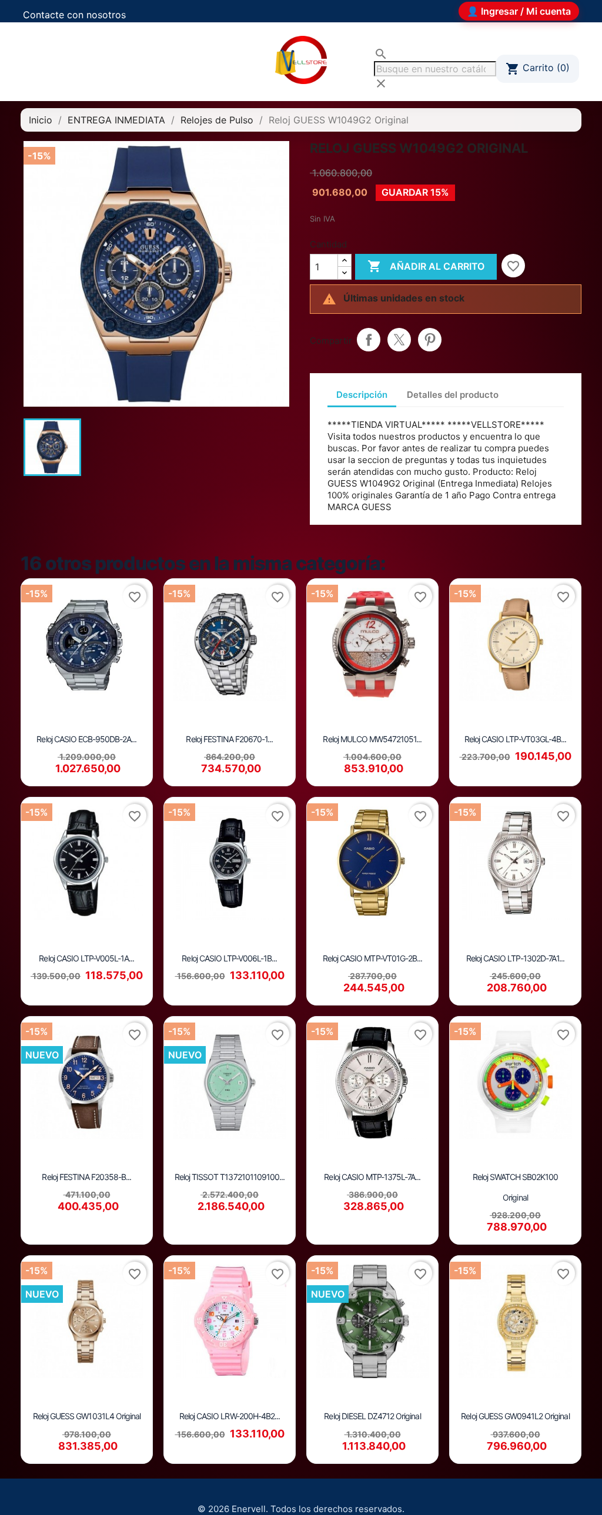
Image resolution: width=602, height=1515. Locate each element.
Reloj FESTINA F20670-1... (229, 739)
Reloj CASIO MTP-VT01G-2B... (372, 958)
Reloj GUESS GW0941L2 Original (515, 1416)
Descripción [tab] (361, 394)
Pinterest (430, 339)
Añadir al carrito (425, 266)
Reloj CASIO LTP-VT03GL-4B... (515, 739)
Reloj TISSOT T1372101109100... (230, 1177)
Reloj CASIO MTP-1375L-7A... (372, 1177)
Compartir (368, 339)
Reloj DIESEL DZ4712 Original (372, 1416)
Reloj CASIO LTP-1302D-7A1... (515, 958)
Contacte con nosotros (74, 15)
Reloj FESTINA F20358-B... (86, 1177)
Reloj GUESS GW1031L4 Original (87, 1416)
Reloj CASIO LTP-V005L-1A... (86, 958)
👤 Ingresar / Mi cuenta (519, 11)
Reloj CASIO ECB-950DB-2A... (86, 739)
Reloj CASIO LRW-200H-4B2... (229, 1416)
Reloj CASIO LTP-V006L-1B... (229, 958)
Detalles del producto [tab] (453, 394)
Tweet (399, 339)
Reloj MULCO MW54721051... (372, 739)
